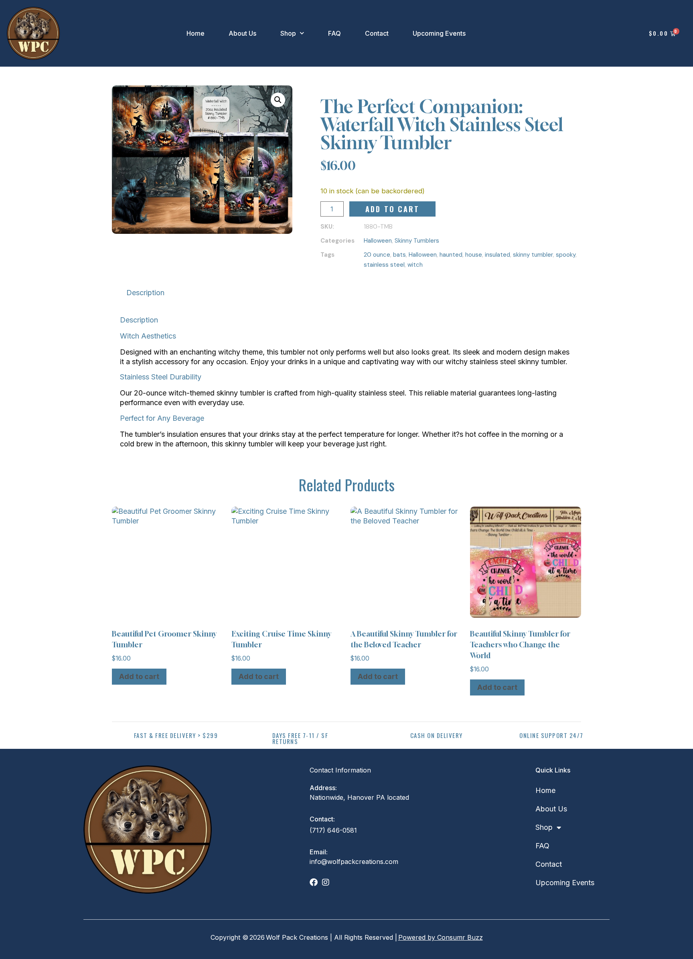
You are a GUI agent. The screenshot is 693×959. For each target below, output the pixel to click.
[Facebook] (314, 882)
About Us (242, 33)
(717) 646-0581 (333, 830)
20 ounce (377, 255)
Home (195, 33)
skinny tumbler (533, 255)
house (473, 255)
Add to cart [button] (139, 676)
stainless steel (384, 265)
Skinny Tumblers (417, 241)
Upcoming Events (439, 33)
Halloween (378, 241)
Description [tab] (145, 292)
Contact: (322, 819)
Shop (288, 33)
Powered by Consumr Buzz (440, 937)
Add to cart (392, 209)
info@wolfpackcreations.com (354, 862)
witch (415, 265)
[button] (278, 100)
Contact (377, 33)
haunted (451, 255)
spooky (565, 255)
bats (399, 255)
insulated (497, 255)
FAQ (334, 33)
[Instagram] (326, 882)
